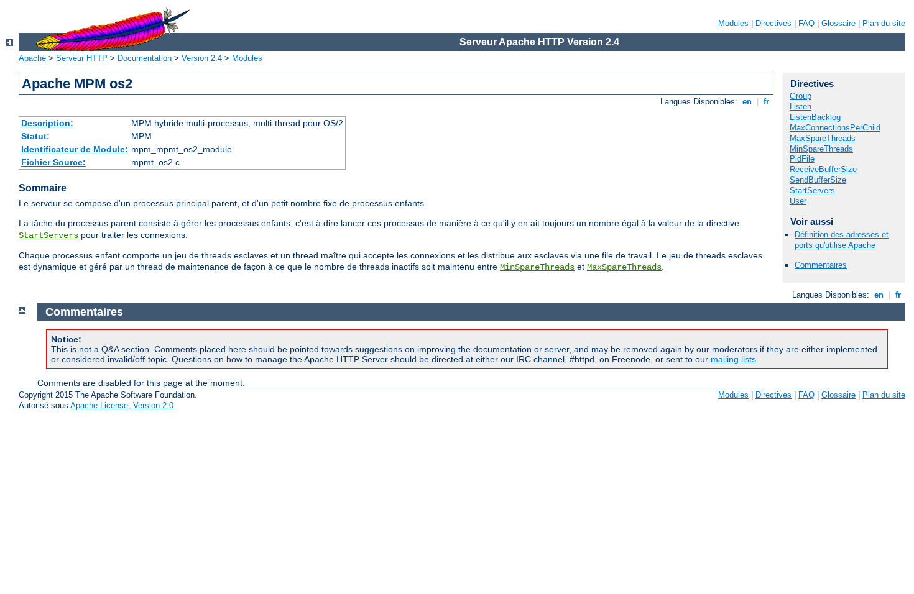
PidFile (802, 158)
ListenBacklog (815, 117)
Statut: (35, 136)
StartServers (48, 235)
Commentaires (821, 265)
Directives (773, 23)
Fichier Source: (53, 162)
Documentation (145, 58)
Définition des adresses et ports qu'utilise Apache (842, 240)
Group (800, 96)
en (747, 101)
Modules (733, 23)
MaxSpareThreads (624, 267)
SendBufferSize (818, 180)
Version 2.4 (202, 58)
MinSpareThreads (537, 267)
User (798, 201)
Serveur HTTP (82, 58)
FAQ (806, 23)
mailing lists (733, 359)
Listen (800, 106)
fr (766, 101)
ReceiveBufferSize (823, 169)
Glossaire (838, 23)
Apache (32, 58)
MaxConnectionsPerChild (835, 127)
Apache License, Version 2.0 (121, 405)
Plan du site (883, 23)
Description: (47, 123)
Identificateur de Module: (74, 149)
